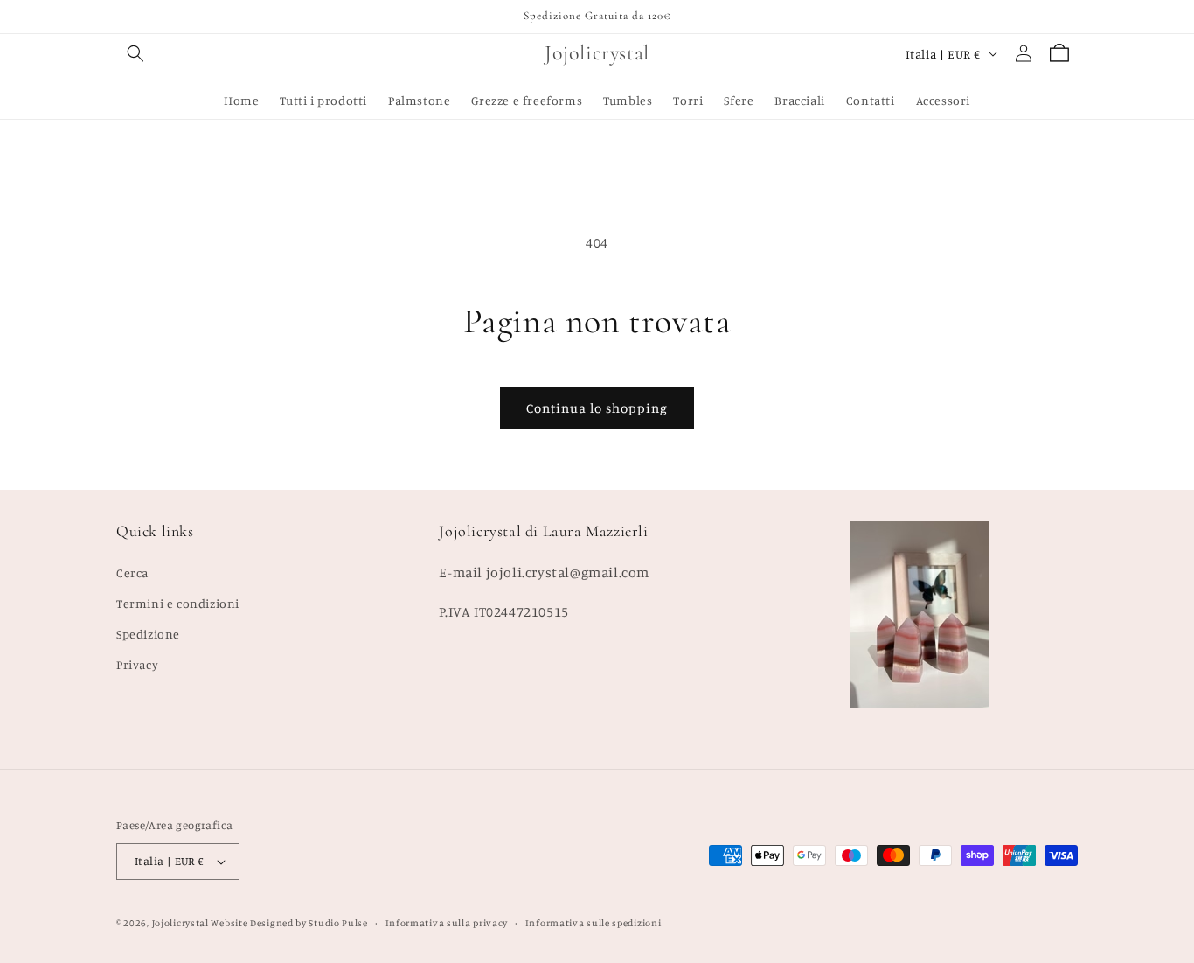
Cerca (132, 572)
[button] (135, 53)
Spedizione (148, 633)
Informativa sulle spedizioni (593, 923)
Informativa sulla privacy (447, 923)
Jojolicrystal (180, 923)
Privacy (137, 664)
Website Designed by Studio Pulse (289, 923)
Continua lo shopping (597, 408)
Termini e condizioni (177, 603)
